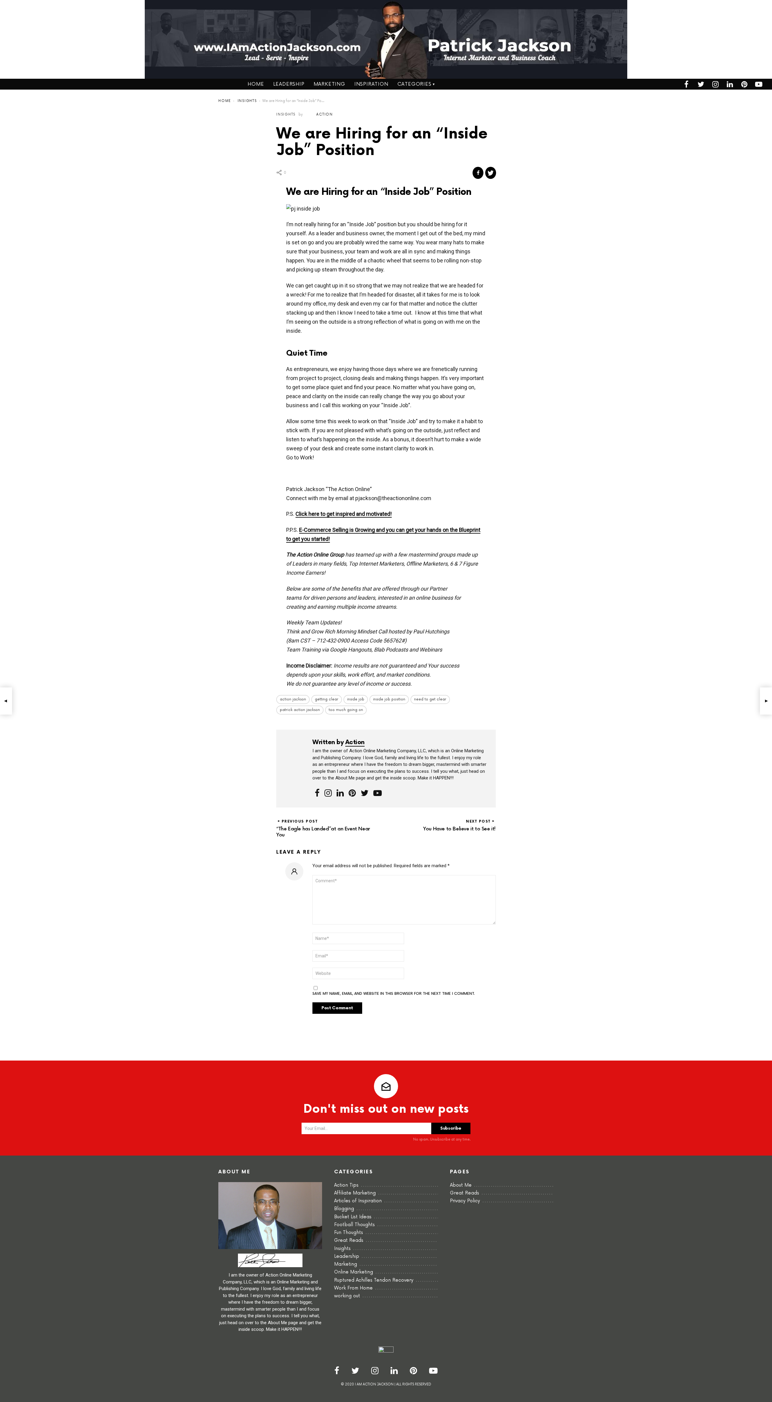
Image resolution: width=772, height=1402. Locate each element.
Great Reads (348, 1240)
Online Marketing (353, 1272)
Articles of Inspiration (358, 1201)
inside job (355, 699)
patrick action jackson (300, 710)
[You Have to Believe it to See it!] (766, 701)
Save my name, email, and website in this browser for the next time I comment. (393, 994)
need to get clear (430, 699)
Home (256, 84)
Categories (414, 84)
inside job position (389, 699)
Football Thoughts (354, 1225)
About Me (461, 1185)
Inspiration (371, 84)
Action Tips (346, 1185)
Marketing (329, 84)
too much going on (346, 710)
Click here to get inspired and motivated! (344, 514)
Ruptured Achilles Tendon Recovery (373, 1280)
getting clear (326, 699)
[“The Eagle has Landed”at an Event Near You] (6, 701)
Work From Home (353, 1288)
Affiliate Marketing (355, 1193)
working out (347, 1296)
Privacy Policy (465, 1201)
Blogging (344, 1209)
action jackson (293, 699)
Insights (342, 1248)
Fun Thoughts (348, 1232)
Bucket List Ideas (353, 1217)
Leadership (289, 84)
